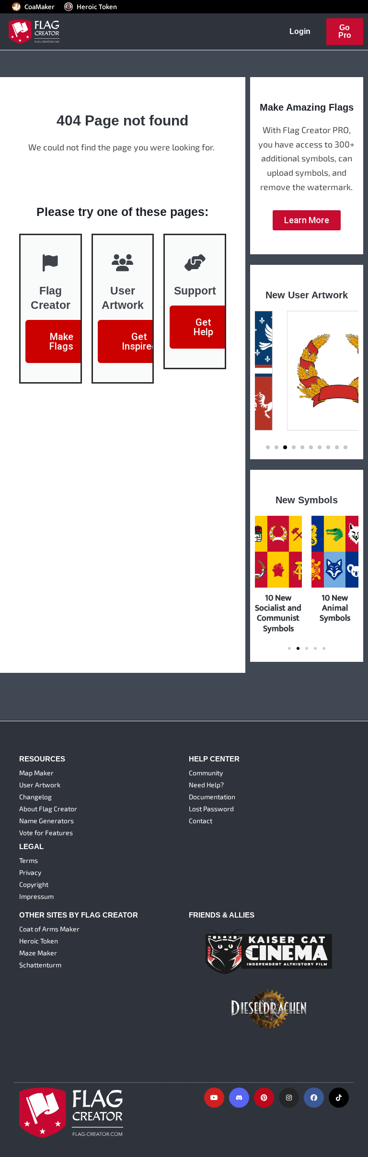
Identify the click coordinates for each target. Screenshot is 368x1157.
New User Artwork (306, 295)
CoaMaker (39, 6)
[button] (268, 447)
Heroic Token (97, 6)
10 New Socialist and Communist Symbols (278, 613)
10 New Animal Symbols (335, 608)
